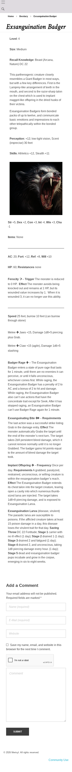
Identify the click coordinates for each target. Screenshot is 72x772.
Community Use (59, 759)
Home (11, 16)
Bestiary (23, 16)
